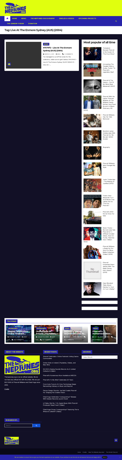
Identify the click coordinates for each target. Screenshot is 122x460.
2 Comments (68, 54)
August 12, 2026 (43, 337)
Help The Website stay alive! (96, 452)
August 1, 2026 (71, 337)
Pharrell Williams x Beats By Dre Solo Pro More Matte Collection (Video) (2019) (108, 250)
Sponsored (13, 328)
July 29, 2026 (99, 337)
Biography (106, 147)
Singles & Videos (66, 18)
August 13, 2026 (15, 337)
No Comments (19, 339)
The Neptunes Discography (42, 18)
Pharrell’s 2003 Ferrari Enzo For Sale (108, 214)
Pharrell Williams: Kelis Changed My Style (109, 165)
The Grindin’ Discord (112, 452)
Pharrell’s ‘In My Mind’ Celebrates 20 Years (58, 380)
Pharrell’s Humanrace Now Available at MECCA (102, 333)
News (23, 18)
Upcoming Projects (87, 18)
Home (14, 18)
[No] (120, 457)
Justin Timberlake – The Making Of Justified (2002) (109, 181)
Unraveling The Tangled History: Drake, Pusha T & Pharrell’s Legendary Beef (109, 68)
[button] (116, 21)
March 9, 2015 (50, 54)
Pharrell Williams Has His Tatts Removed (108, 117)
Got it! (105, 457)
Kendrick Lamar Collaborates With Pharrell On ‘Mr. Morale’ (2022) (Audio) (109, 135)
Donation (32, 23)
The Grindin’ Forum (15, 23)
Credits (6, 389)
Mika (59, 54)
